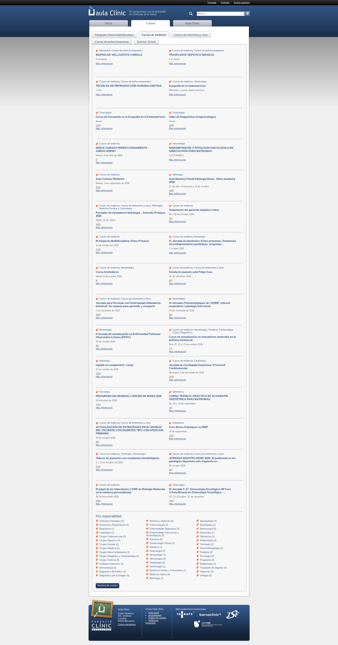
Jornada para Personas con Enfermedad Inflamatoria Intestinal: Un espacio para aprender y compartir (128, 304)
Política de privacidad (151, 621)
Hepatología (156, 562)
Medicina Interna (158, 574)
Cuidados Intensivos (109, 564)
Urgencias (205, 571)
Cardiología (200, 360)
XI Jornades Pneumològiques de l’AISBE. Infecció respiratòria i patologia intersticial (199, 304)
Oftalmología (206, 540)
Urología (204, 575)
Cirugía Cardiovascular (110, 536)
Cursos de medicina (154, 34)
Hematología (127, 267)
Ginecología (200, 81)
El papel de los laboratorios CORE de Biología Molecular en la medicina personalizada (130, 491)
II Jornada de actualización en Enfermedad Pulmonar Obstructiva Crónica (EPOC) (128, 335)
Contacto (225, 2)
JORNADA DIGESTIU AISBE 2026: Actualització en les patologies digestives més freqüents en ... (202, 460)
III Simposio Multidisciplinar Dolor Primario (122, 240)
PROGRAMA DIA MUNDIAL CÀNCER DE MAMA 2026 (129, 396)
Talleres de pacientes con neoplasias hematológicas (127, 458)
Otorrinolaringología (210, 548)
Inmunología (179, 143)
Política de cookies (157, 618)
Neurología (199, 236)
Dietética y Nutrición (160, 521)
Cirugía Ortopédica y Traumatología (117, 556)
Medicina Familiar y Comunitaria (115, 208)
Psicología (205, 556)
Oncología (104, 391)
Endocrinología (157, 525)
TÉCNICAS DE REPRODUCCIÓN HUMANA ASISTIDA (129, 85)
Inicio (108, 23)
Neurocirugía (206, 528)
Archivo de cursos (107, 585)
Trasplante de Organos (211, 567)
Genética (213, 329)
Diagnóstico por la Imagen (112, 575)
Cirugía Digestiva (108, 540)
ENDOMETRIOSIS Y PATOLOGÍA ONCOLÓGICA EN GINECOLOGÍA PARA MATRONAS (201, 149)
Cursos (150, 23)
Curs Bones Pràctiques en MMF (188, 427)
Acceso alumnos (242, 2)
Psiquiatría (205, 560)
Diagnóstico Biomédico (111, 571)
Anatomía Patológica (110, 521)
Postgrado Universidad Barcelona (114, 34)
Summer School (146, 41)
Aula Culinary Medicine (110, 178)
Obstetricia (104, 50)
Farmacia (154, 539)
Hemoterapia (156, 558)
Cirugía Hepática (107, 548)
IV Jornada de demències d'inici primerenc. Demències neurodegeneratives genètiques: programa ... (202, 242)
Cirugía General (107, 544)
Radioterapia (206, 564)
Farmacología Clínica (160, 543)
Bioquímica (186, 332)
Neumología (179, 298)
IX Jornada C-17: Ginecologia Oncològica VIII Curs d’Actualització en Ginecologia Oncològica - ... (200, 491)
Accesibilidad (154, 615)
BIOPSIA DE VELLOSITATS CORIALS (119, 54)
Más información (104, 63)
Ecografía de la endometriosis (187, 85)
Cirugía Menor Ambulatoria (112, 552)
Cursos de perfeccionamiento (112, 41)
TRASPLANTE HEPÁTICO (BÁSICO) (191, 54)
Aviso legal (153, 613)
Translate (211, 2)
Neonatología (206, 521)
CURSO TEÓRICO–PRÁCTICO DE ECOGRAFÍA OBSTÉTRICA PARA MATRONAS (198, 398)
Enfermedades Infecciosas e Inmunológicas (162, 534)
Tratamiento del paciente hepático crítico (194, 209)
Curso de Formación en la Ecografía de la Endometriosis (130, 116)
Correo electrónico (127, 624)
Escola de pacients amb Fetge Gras (190, 271)
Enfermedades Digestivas (163, 528)
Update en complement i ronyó (114, 364)
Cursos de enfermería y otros (191, 34)
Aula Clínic (192, 23)
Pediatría (204, 552)
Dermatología (106, 567)
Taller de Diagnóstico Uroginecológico (192, 116)
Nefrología (178, 174)
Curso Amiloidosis (107, 271)
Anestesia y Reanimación (112, 525)
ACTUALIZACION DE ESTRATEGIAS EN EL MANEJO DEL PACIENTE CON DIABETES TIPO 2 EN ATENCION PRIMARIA (129, 430)
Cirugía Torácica (107, 560)
